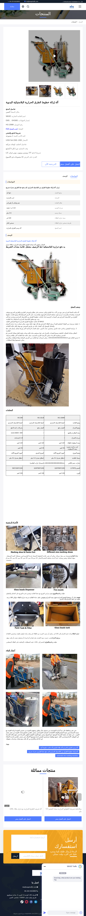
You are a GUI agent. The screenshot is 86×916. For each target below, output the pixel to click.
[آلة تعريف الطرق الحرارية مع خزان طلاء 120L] (63, 792)
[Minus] (44, 866)
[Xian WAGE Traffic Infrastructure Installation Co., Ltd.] (71, 6)
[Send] (44, 912)
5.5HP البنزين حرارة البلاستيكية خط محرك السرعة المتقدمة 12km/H (24, 810)
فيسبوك (31, 901)
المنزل (81, 22)
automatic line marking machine (67, 755)
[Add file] (80, 912)
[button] (78, 797)
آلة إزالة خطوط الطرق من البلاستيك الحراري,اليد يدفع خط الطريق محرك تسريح (53, 751)
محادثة (12, 6)
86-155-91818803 (14, 1)
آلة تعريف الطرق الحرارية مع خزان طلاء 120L (66, 809)
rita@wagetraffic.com (32, 1)
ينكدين (35, 901)
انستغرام (26, 901)
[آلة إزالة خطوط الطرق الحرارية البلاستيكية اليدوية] (54, 56)
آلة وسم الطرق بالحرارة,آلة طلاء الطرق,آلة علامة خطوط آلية (59, 747)
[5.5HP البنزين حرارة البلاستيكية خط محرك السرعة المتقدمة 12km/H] (23, 792)
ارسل (15, 856)
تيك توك (21, 901)
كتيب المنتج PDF (12, 129)
